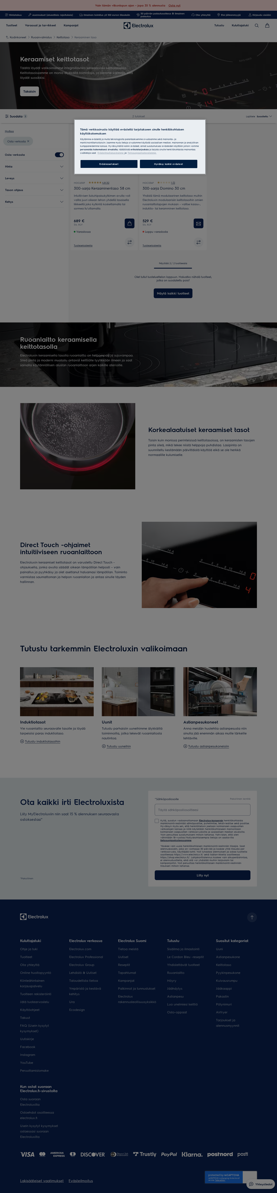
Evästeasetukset (109, 163)
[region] (140, 146)
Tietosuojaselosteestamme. (142, 152)
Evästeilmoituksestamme (111, 152)
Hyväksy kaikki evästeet (168, 163)
